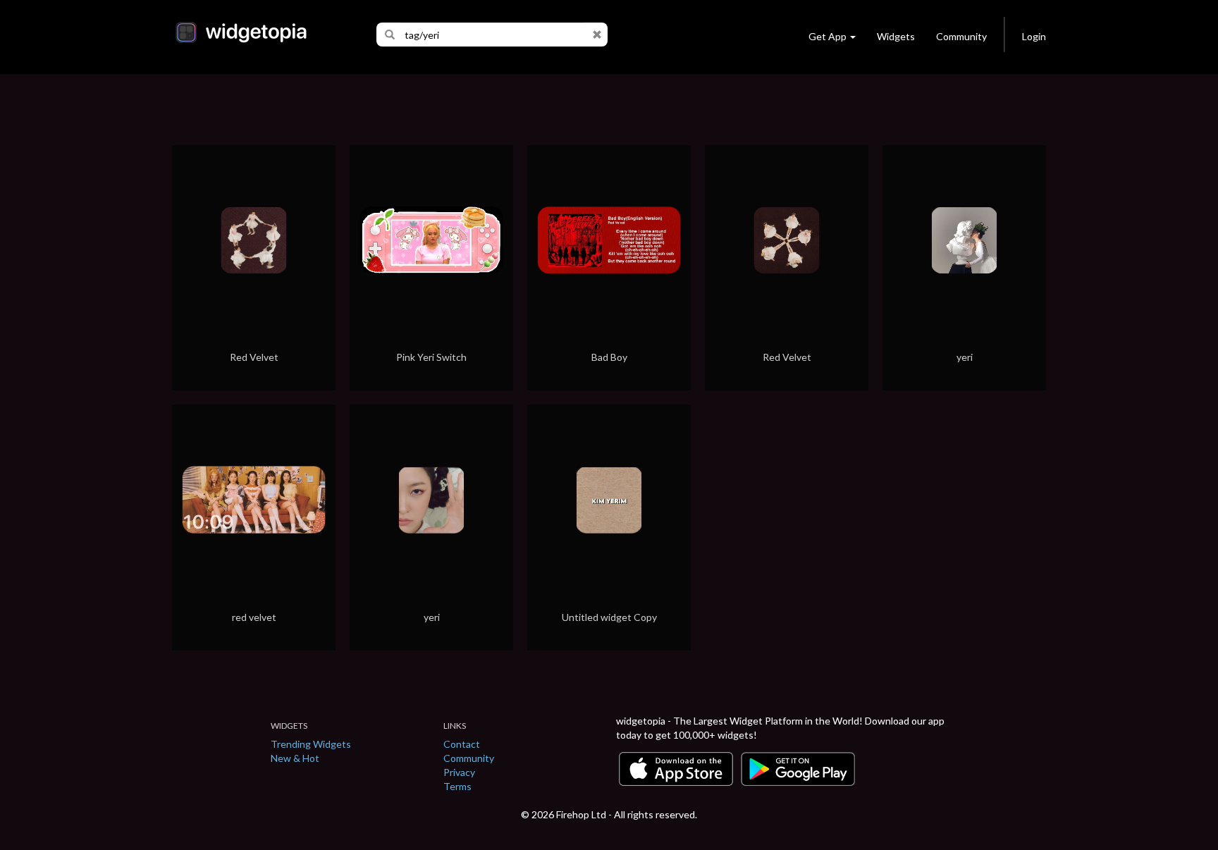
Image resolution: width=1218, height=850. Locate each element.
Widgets (896, 36)
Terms (457, 786)
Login (1034, 36)
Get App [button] (827, 36)
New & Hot (295, 758)
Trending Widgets (311, 744)
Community (961, 36)
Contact (461, 744)
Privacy (459, 772)
